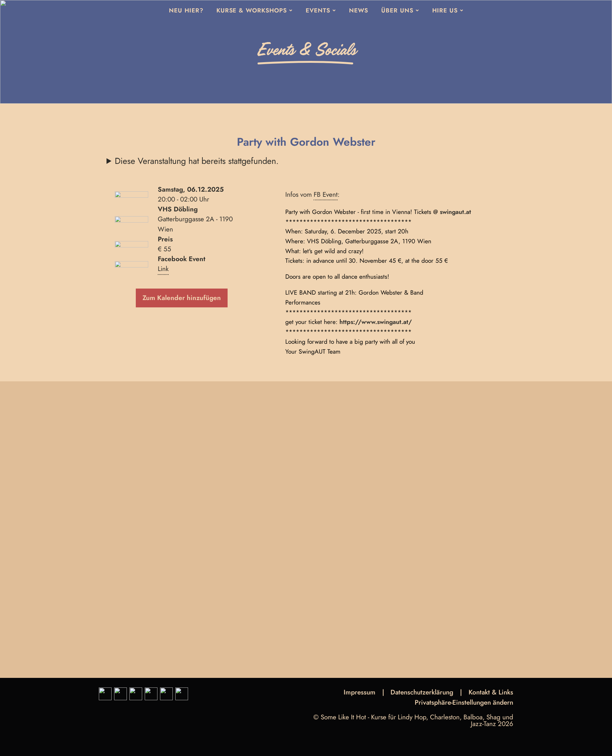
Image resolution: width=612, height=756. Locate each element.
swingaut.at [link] (455, 211)
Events (318, 10)
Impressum (359, 692)
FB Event (326, 194)
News (358, 10)
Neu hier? (186, 10)
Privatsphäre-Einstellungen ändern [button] (464, 703)
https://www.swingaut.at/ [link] (375, 321)
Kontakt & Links (491, 692)
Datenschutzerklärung (421, 692)
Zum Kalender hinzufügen (181, 298)
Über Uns (397, 10)
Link (163, 269)
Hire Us (445, 10)
